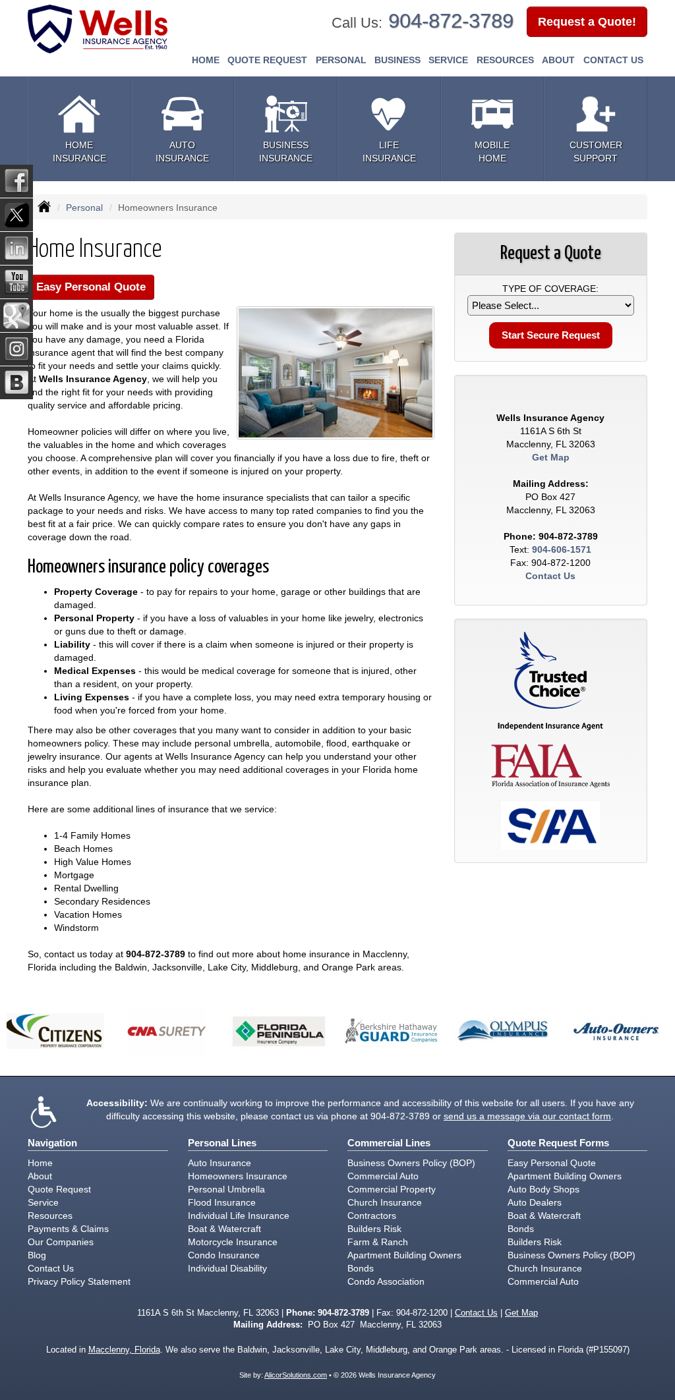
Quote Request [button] (267, 60)
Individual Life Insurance (238, 1215)
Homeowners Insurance (237, 1176)
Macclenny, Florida (124, 1350)
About (558, 60)
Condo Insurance (224, 1255)
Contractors (371, 1215)
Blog (37, 1255)
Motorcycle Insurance (233, 1242)
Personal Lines (222, 1142)
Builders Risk (374, 1228)
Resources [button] (505, 60)
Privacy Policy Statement (79, 1281)
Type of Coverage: (550, 288)
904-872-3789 (451, 20)
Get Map (551, 457)
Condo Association (386, 1281)
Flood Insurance (222, 1202)
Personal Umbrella (226, 1189)
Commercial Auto (383, 1176)
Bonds (360, 1268)
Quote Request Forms (558, 1142)
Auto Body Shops (543, 1189)
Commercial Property (391, 1189)
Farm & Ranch (377, 1242)
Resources (50, 1215)
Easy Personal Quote (91, 287)
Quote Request (59, 1189)
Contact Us (613, 60)
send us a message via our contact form (527, 1116)
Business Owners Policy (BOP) (411, 1163)
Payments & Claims (68, 1228)
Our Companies (61, 1242)
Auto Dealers (535, 1202)
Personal (84, 207)
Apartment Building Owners (404, 1255)
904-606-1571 (561, 549)
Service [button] (448, 60)
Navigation (52, 1142)
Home (206, 60)
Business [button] (397, 60)
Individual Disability (227, 1268)
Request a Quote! (587, 21)
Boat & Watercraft (224, 1228)
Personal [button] (341, 60)
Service (43, 1202)
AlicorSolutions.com (295, 1375)
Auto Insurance (219, 1163)
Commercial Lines (388, 1142)
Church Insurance (384, 1202)
